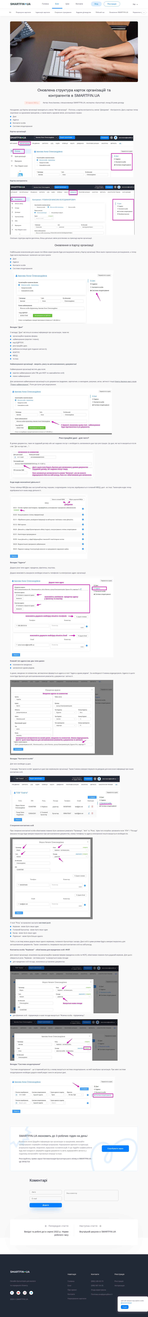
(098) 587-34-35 (97, 1286)
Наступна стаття (88, 1226)
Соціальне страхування (63, 12)
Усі (10, 12)
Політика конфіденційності (101, 1294)
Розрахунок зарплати (23, 12)
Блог (57, 4)
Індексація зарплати (43, 12)
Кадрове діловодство (83, 12)
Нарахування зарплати (77, 1298)
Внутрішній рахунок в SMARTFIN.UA (97, 1231)
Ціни (67, 4)
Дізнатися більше (126, 1303)
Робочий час (100, 12)
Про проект (72, 1290)
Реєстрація (119, 1281)
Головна (45, 4)
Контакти (79, 4)
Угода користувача (98, 1290)
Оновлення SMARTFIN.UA (118, 12)
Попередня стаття (58, 1226)
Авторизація (119, 1286)
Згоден (124, 1307)
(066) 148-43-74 (97, 1281)
